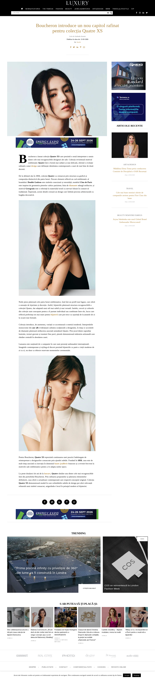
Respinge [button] (136, 675)
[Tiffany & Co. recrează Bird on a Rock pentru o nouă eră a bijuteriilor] (136, 617)
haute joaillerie (61, 463)
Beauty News (123, 215)
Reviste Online (118, 667)
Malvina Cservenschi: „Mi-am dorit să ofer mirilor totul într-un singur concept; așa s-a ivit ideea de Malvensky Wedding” (42, 633)
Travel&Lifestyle (120, 9)
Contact (63, 667)
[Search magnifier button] (111, 12)
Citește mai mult (89, 588)
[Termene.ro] (129, 120)
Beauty (68, 9)
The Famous (48, 9)
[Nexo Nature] (129, 89)
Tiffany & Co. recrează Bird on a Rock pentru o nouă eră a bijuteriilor (136, 632)
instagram (140, 12)
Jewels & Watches (61, 640)
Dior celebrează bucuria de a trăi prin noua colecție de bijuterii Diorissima (17, 632)
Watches (57, 641)
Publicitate (47, 667)
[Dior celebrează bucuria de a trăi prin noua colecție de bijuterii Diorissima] (18, 617)
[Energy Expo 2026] (57, 142)
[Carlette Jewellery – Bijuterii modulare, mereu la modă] (113, 617)
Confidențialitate (82, 667)
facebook (136, 12)
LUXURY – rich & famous (77, 3)
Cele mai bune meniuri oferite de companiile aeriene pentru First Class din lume (130, 195)
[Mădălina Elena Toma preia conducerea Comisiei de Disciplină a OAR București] (130, 145)
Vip (132, 9)
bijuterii (54, 314)
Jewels (79, 42)
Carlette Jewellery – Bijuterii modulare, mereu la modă (112, 631)
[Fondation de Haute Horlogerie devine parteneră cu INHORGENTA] (65, 617)
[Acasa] (22, 9)
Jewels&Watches (82, 9)
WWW (108, 9)
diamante (73, 185)
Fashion (59, 9)
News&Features (32, 9)
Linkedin (143, 12)
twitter (146, 12)
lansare (47, 473)
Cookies (101, 667)
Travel (129, 189)
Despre (32, 667)
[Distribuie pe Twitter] (74, 47)
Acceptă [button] (126, 675)
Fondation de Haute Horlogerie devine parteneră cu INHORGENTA (65, 632)
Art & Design (129, 165)
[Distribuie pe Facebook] (70, 47)
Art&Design (97, 9)
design (34, 166)
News (142, 539)
